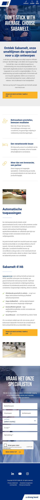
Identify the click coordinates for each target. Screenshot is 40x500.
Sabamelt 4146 (7, 276)
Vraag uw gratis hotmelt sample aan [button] (17, 95)
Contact (26, 3)
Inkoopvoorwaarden (24, 485)
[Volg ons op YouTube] (19, 475)
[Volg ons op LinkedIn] (12, 475)
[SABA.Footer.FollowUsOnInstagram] (26, 475)
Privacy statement (13, 483)
